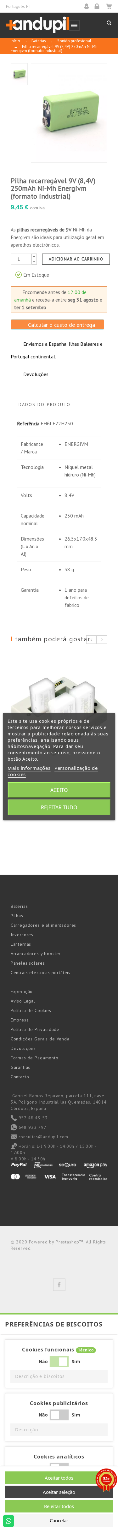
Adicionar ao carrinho (76, 259)
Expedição (22, 991)
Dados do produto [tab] (45, 404)
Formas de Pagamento (35, 1058)
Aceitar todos (59, 1478)
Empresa (20, 1020)
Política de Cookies (31, 1010)
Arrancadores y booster (36, 953)
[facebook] (59, 1284)
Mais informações (29, 768)
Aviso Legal (23, 1001)
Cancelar (59, 1520)
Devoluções (23, 1048)
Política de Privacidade (35, 1029)
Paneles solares (28, 963)
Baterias (19, 906)
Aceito (59, 790)
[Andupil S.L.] (37, 25)
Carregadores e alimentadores (43, 925)
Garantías (21, 1067)
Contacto (20, 1077)
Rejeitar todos (59, 1506)
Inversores (22, 934)
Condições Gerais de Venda (40, 1039)
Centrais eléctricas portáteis (40, 972)
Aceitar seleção (59, 1492)
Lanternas (21, 944)
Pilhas (17, 916)
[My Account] (88, 6)
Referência (28, 423)
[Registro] (99, 6)
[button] (59, 1376)
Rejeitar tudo (59, 807)
